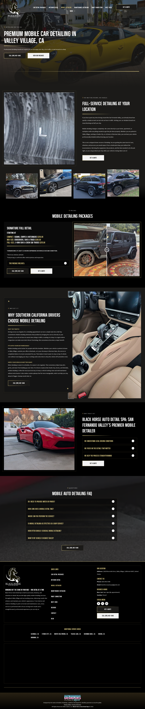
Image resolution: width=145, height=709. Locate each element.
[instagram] (106, 604)
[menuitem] (39, 7)
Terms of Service (76, 704)
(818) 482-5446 (106, 582)
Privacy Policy (67, 704)
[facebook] (98, 604)
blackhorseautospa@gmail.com (110, 585)
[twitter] (102, 604)
